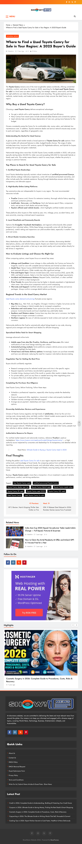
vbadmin (11, 51)
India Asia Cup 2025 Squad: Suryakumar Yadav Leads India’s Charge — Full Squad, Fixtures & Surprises (50, 529)
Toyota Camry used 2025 (36, 491)
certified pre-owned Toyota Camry (46, 483)
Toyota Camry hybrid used (41, 487)
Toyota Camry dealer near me (17, 487)
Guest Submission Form (17, 771)
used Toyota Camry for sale (29, 460)
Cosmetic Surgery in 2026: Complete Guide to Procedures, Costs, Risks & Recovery (37, 812)
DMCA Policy (13, 762)
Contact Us (12, 758)
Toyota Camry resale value (63, 487)
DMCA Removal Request (17, 766)
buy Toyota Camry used (22, 483)
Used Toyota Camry (14, 495)
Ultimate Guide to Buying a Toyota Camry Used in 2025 (47, 450)
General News (12, 36)
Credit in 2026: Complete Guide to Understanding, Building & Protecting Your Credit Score (40, 803)
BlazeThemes (55, 840)
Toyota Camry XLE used (56, 491)
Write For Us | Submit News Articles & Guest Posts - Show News (30, 784)
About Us (12, 753)
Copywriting (11, 673)
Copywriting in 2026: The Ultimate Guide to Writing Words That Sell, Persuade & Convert (39, 816)
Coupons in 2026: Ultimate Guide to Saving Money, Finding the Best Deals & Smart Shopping (41, 807)
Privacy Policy (13, 775)
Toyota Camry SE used (15, 491)
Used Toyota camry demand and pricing (20, 299)
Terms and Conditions (16, 780)
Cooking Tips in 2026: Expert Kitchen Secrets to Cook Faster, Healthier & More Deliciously (39, 821)
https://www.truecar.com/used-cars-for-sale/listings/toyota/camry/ (39, 440)
